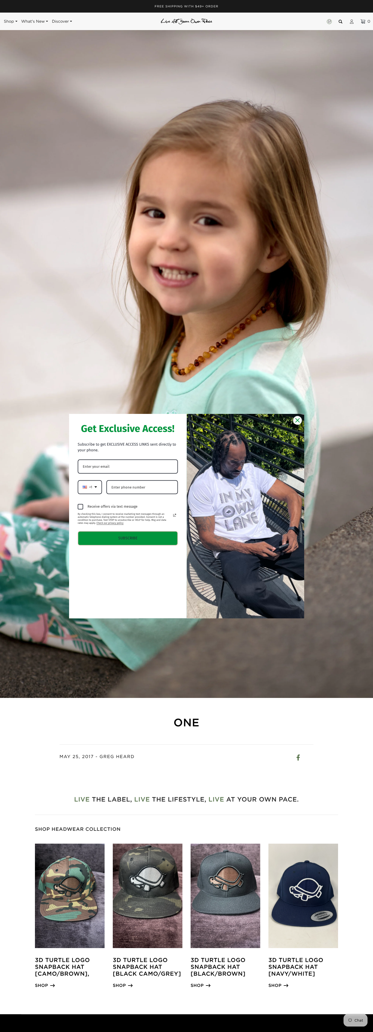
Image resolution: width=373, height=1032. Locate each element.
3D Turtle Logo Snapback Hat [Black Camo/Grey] (147, 967)
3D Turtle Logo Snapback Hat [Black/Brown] (218, 967)
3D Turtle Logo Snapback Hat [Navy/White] (295, 967)
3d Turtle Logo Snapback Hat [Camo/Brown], (62, 967)
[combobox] (90, 487)
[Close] (297, 420)
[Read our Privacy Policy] (174, 515)
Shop (41, 985)
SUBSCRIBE (127, 538)
